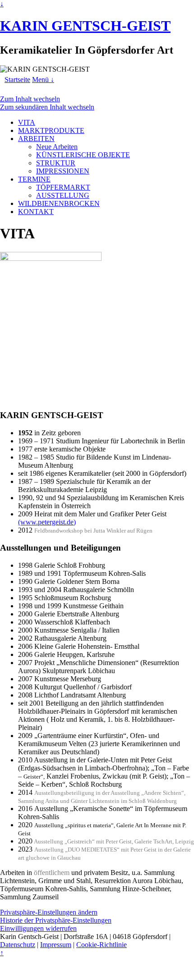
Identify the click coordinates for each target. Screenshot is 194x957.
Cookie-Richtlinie (101, 944)
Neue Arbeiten (57, 146)
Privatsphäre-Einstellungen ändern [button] (48, 912)
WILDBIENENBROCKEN (59, 203)
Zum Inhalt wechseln (30, 99)
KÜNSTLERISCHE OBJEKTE (83, 155)
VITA (26, 122)
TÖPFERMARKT (63, 187)
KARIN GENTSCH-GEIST (85, 26)
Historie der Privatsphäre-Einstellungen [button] (55, 920)
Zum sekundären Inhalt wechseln (47, 107)
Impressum (55, 944)
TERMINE (34, 179)
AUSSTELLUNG (62, 195)
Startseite (17, 79)
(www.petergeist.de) (47, 522)
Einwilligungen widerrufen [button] (38, 928)
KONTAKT (36, 211)
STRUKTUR (55, 163)
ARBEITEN (36, 138)
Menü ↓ (43, 79)
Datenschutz (17, 944)
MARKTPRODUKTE (51, 130)
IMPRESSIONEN (62, 171)
